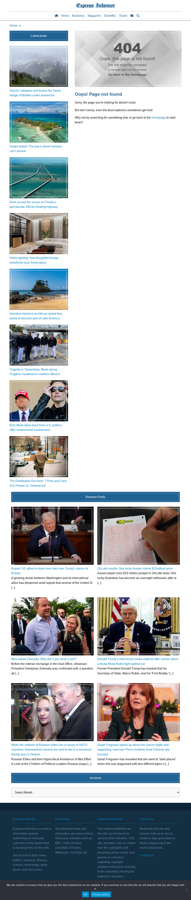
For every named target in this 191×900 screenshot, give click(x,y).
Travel (123, 15)
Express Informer (95, 6)
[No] (186, 890)
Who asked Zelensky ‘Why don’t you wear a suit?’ (44, 659)
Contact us (147, 855)
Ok (85, 894)
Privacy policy (101, 894)
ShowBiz (110, 15)
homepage (159, 117)
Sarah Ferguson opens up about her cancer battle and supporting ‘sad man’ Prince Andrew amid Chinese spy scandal (133, 749)
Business (78, 15)
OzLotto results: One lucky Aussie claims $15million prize (135, 568)
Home (14, 25)
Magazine (94, 15)
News (65, 15)
